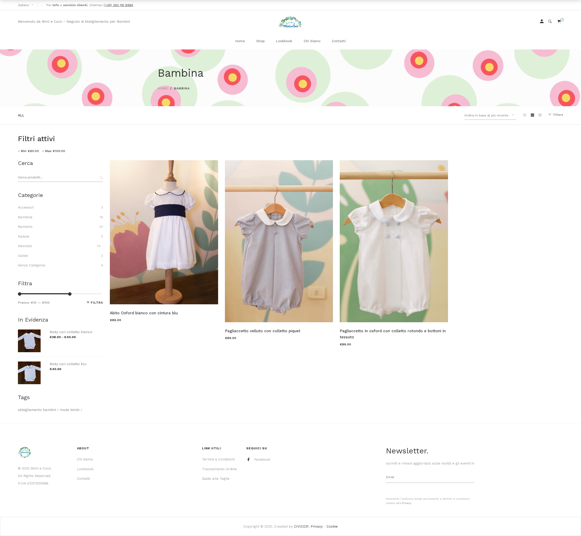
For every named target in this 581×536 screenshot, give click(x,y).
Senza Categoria (31, 265)
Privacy (406, 503)
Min (30, 151)
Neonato (25, 246)
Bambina (25, 217)
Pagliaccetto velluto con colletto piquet (262, 331)
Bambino (25, 227)
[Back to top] (568, 523)
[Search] (550, 21)
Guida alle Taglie (215, 479)
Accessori (26, 207)
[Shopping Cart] (559, 21)
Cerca (100, 177)
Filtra (97, 302)
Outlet (23, 256)
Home (163, 88)
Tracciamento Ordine (219, 469)
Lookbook (85, 469)
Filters (558, 114)
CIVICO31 (301, 526)
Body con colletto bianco (71, 332)
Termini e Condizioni (218, 459)
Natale (23, 236)
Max (55, 151)
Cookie (332, 526)
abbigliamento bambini (37, 410)
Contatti (83, 479)
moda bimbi (69, 410)
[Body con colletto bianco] (29, 332)
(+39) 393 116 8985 (118, 5)
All (21, 115)
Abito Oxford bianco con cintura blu (144, 313)
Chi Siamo (85, 459)
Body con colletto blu (68, 364)
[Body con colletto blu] (29, 364)
